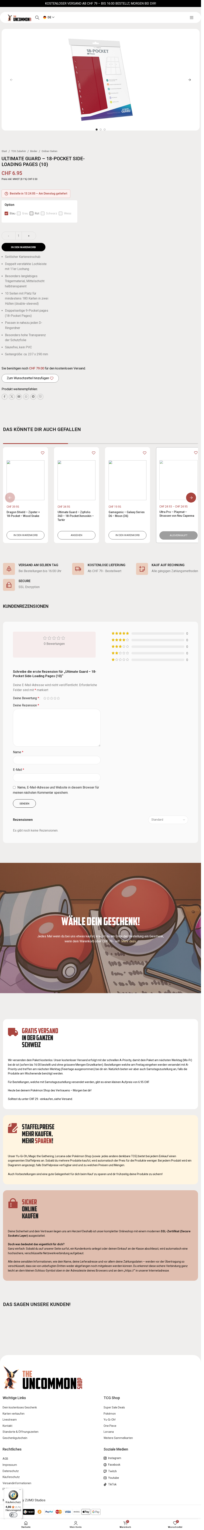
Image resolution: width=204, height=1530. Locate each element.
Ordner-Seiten (49, 151)
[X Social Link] (12, 397)
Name (18, 752)
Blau (12, 213)
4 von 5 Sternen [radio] (55, 698)
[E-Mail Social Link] (19, 397)
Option (9, 205)
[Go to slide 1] (97, 130)
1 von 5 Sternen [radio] (44, 698)
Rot (37, 213)
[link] (25, 495)
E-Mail (18, 770)
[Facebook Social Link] (5, 397)
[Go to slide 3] (105, 130)
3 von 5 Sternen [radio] (51, 698)
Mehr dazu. (129, 941)
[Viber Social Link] (40, 397)
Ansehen (75, 535)
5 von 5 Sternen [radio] (58, 698)
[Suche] (37, 18)
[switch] (13, 1514)
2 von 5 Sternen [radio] (48, 698)
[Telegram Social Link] (33, 397)
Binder (33, 151)
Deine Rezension (26, 705)
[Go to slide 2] (101, 130)
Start (4, 151)
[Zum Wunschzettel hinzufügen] (41, 453)
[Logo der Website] (19, 17)
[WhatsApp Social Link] (26, 397)
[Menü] (20, 1490)
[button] (12, 80)
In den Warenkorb (23, 247)
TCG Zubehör (18, 151)
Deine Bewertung (26, 698)
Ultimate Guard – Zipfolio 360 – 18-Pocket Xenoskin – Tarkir (75, 516)
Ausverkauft (176, 535)
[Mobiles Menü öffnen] (192, 18)
